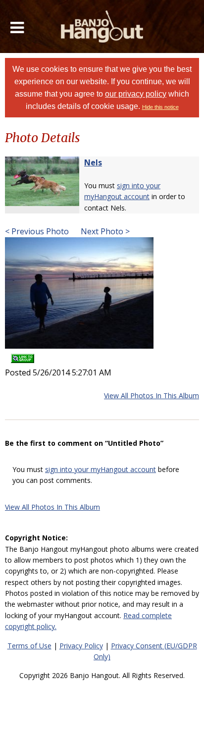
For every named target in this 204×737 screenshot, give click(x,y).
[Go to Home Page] (102, 26)
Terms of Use (29, 645)
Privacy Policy (81, 645)
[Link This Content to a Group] (22, 355)
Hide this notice (160, 107)
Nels (93, 162)
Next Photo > (104, 231)
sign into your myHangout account (100, 469)
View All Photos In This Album (151, 395)
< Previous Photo (37, 231)
